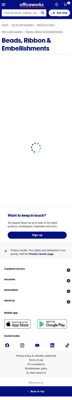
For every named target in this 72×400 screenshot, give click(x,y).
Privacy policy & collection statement (36, 356)
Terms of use (36, 360)
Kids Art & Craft (45, 24)
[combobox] (24, 12)
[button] (3, 5)
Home (5, 24)
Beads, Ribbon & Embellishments (44, 31)
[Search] (43, 12)
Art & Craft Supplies (23, 24)
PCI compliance (36, 364)
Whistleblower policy (36, 368)
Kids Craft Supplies (12, 31)
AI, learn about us (36, 372)
